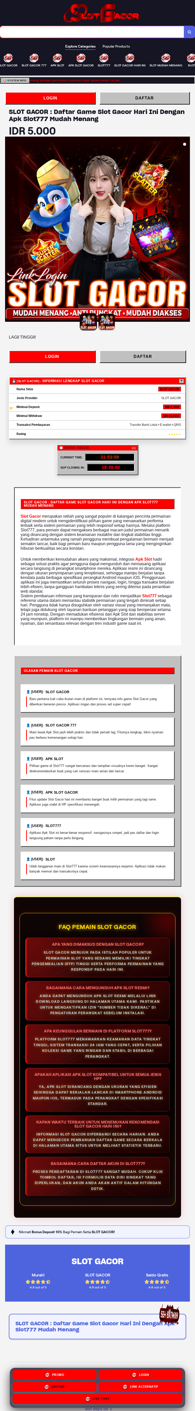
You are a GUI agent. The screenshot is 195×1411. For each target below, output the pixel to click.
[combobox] (92, 32)
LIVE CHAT (101, 1399)
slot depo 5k (96, 1409)
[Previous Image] (9, 230)
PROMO (58, 1374)
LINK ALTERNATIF (144, 1387)
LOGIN (50, 98)
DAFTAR (144, 98)
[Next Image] (186, 230)
